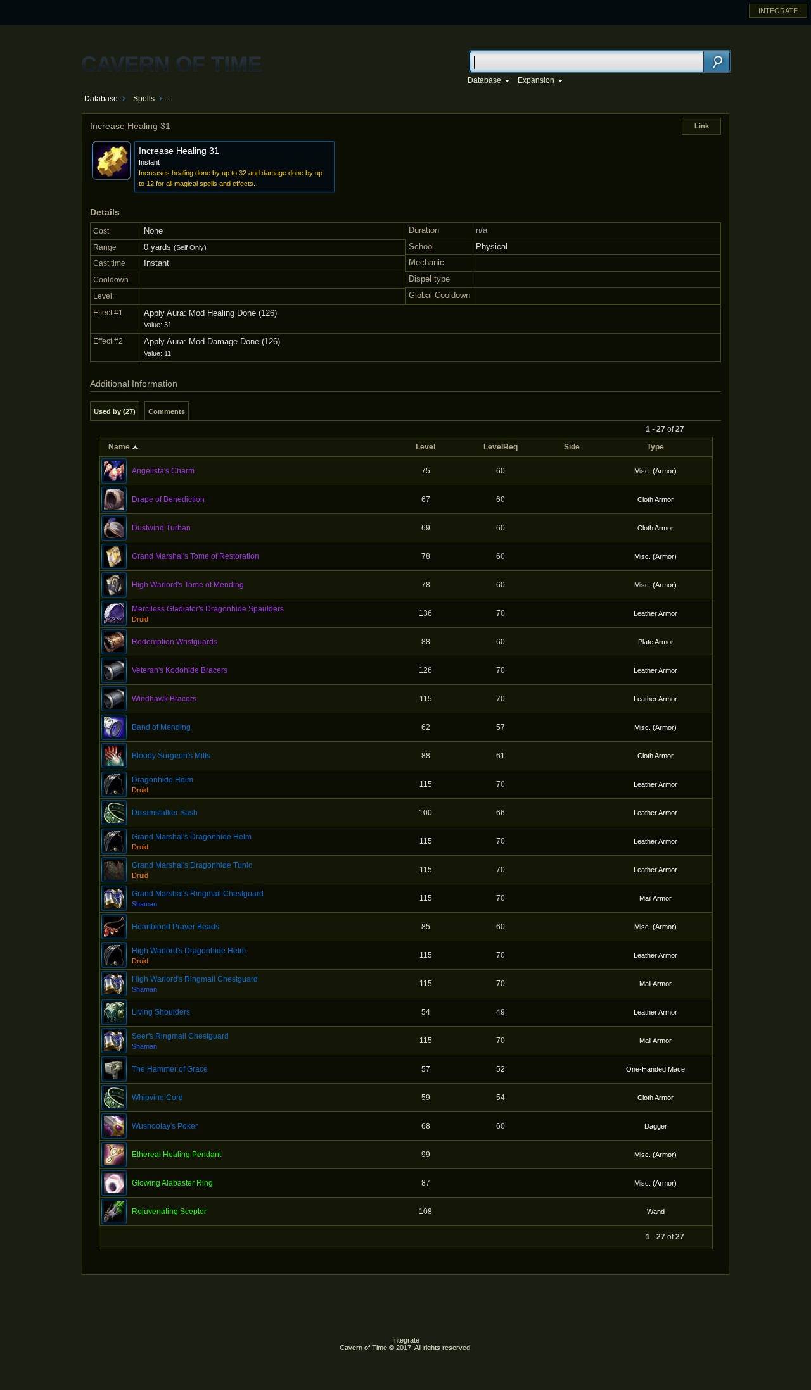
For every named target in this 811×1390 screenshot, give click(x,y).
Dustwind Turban (161, 527)
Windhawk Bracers (164, 698)
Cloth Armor (655, 499)
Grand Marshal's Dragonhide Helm (192, 836)
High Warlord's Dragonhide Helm (189, 950)
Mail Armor (655, 898)
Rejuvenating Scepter (169, 1211)
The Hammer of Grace (170, 1069)
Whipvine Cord (157, 1097)
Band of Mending (161, 727)
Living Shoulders (161, 1012)
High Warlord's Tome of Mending (188, 584)
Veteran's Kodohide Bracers (179, 670)
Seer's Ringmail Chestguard (180, 1036)
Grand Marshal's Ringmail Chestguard (198, 893)
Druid (140, 619)
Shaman (144, 904)
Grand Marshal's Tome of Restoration (195, 556)
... (169, 98)
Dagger (655, 1126)
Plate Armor (656, 642)
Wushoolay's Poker (165, 1126)
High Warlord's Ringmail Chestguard (195, 979)
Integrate (405, 1340)
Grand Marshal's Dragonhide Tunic (192, 865)
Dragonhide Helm (162, 779)
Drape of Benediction (168, 499)
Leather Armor (655, 613)
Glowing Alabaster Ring (172, 1183)
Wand (656, 1211)
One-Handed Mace (655, 1069)
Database (101, 98)
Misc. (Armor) (655, 471)
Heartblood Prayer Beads (175, 926)
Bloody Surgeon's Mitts (171, 755)
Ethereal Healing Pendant (176, 1154)
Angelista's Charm (163, 470)
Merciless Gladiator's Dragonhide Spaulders (208, 608)
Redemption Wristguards (174, 641)
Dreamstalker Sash (165, 812)
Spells (144, 98)
